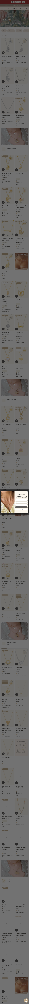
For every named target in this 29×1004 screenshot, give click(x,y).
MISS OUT (21, 509)
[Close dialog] (27, 491)
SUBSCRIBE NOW (21, 507)
